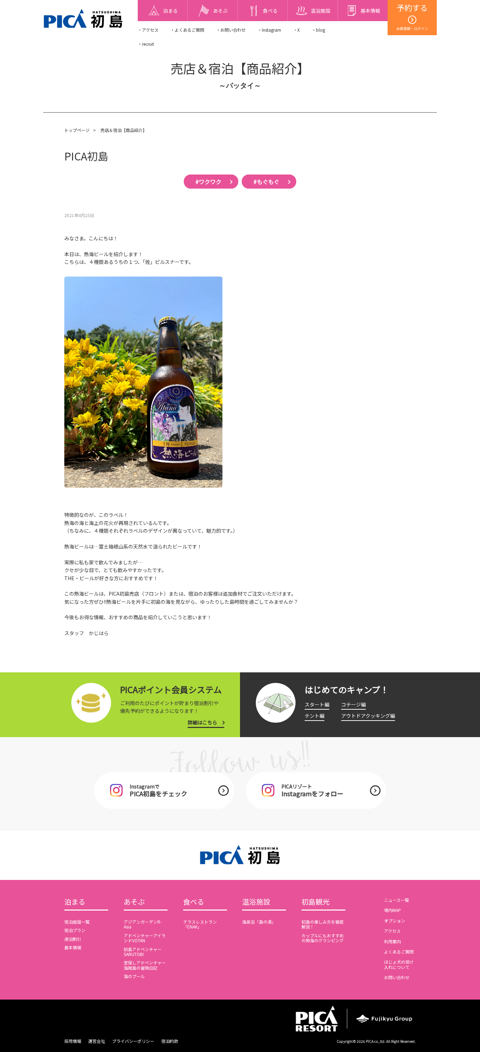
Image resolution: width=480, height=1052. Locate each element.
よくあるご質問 (399, 952)
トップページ (77, 130)
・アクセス (148, 30)
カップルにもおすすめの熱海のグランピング (322, 937)
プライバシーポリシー (133, 1041)
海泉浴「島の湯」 (259, 922)
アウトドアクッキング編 (368, 715)
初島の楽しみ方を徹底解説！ (322, 924)
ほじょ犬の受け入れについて (399, 964)
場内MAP (392, 910)
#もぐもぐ (266, 181)
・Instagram (269, 30)
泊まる (74, 902)
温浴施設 (256, 902)
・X (296, 30)
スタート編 (317, 704)
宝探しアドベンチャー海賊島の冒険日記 (145, 964)
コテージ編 (353, 704)
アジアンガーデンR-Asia (143, 924)
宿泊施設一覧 (77, 922)
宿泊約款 (169, 1041)
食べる (193, 902)
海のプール (134, 976)
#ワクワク (208, 181)
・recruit (146, 44)
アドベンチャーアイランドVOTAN (145, 937)
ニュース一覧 (396, 900)
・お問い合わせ (231, 30)
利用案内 (392, 941)
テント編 (314, 715)
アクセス (392, 931)
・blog (318, 30)
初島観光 (315, 902)
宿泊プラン (74, 930)
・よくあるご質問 (187, 30)
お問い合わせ (396, 977)
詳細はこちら (202, 722)
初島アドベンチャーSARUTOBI (143, 951)
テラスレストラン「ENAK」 (200, 924)
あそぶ (134, 902)
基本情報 (72, 947)
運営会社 (96, 1041)
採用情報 (72, 1041)
